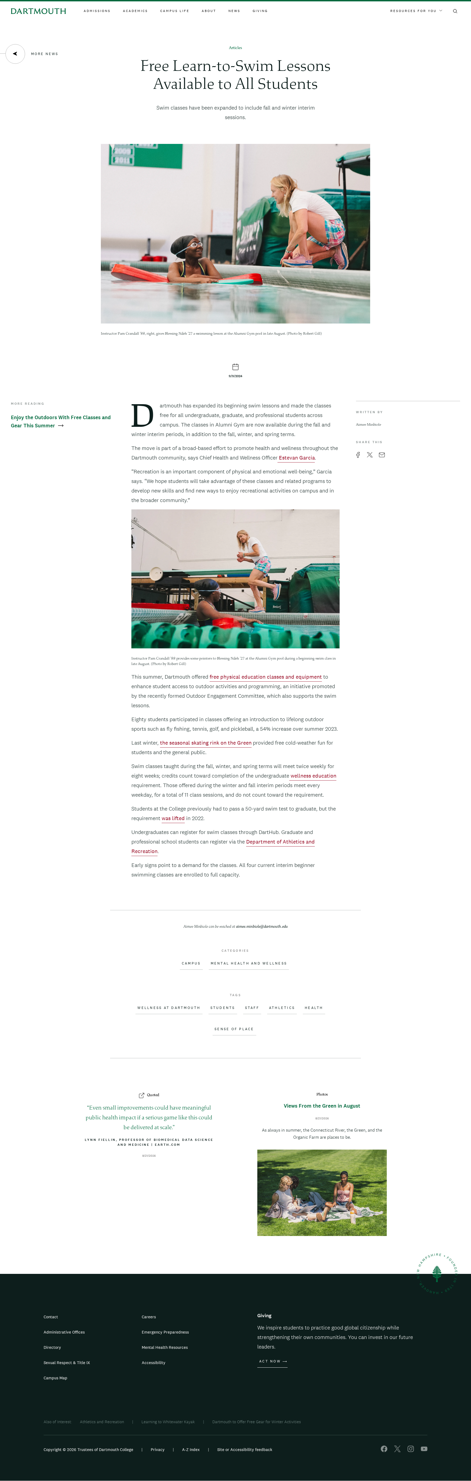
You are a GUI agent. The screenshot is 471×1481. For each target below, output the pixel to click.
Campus (191, 963)
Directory (52, 1347)
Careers (149, 1316)
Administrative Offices (64, 1332)
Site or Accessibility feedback (244, 1449)
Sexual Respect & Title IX (67, 1362)
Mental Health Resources (165, 1347)
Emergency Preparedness (165, 1332)
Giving (260, 11)
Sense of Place (234, 1029)
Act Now (270, 1361)
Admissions (97, 11)
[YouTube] (424, 1450)
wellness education (312, 775)
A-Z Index (191, 1449)
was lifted (173, 818)
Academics (135, 11)
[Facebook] (384, 1450)
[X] (397, 1450)
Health (314, 1008)
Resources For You (413, 11)
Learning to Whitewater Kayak (168, 1421)
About (209, 11)
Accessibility (153, 1362)
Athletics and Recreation (102, 1421)
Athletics (282, 1008)
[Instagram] (410, 1450)
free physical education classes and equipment (266, 676)
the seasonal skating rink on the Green (206, 742)
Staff (252, 1008)
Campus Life (174, 11)
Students (222, 1008)
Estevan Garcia (296, 457)
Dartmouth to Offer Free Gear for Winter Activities (256, 1421)
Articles (235, 48)
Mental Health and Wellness (249, 963)
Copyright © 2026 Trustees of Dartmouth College (88, 1449)
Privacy (158, 1449)
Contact (51, 1316)
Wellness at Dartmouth (168, 1008)
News (234, 11)
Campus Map (55, 1377)
